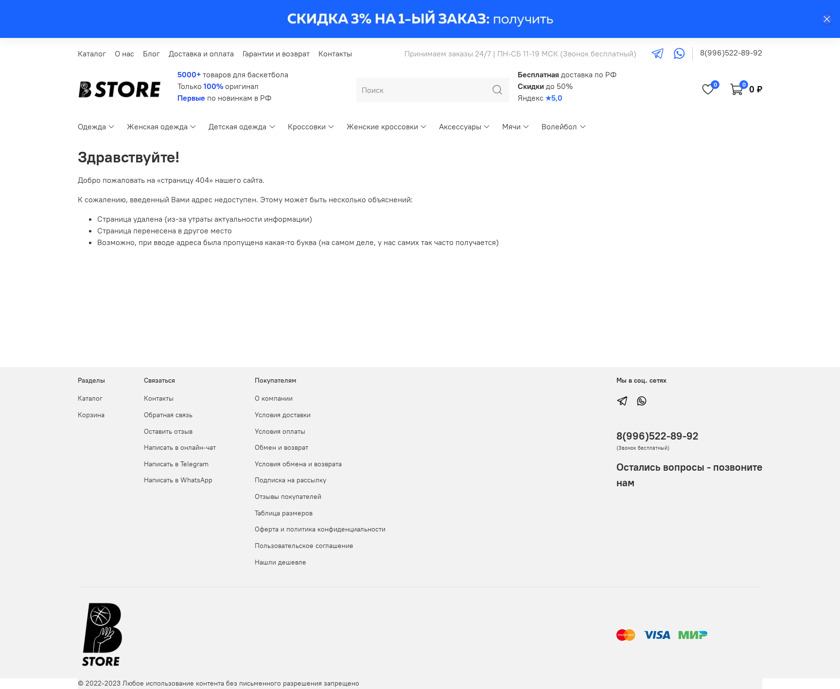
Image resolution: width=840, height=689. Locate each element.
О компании (274, 398)
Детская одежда (237, 126)
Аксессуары (460, 126)
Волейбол (559, 126)
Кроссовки (307, 126)
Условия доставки (283, 414)
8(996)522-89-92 (731, 52)
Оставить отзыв (168, 431)
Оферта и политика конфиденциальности (320, 529)
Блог (151, 53)
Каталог (92, 53)
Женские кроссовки (382, 126)
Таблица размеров (284, 513)
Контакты (335, 53)
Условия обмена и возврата (298, 463)
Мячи (511, 126)
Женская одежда (157, 126)
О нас (124, 53)
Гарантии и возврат (276, 53)
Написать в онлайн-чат (180, 447)
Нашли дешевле (280, 562)
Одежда (92, 126)
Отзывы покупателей (288, 496)
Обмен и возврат (281, 447)
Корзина (91, 414)
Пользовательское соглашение (304, 545)
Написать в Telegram (176, 463)
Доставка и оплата (201, 53)
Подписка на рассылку (290, 480)
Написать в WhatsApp (178, 480)
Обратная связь (168, 414)
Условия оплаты (280, 431)
